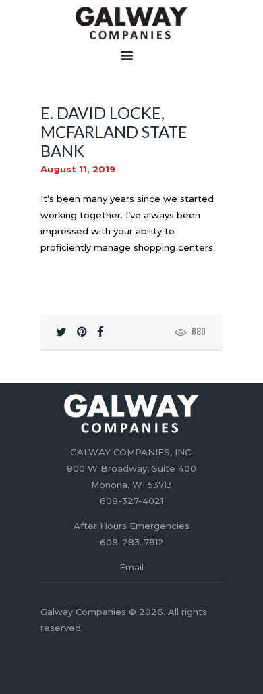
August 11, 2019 (77, 169)
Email (131, 567)
